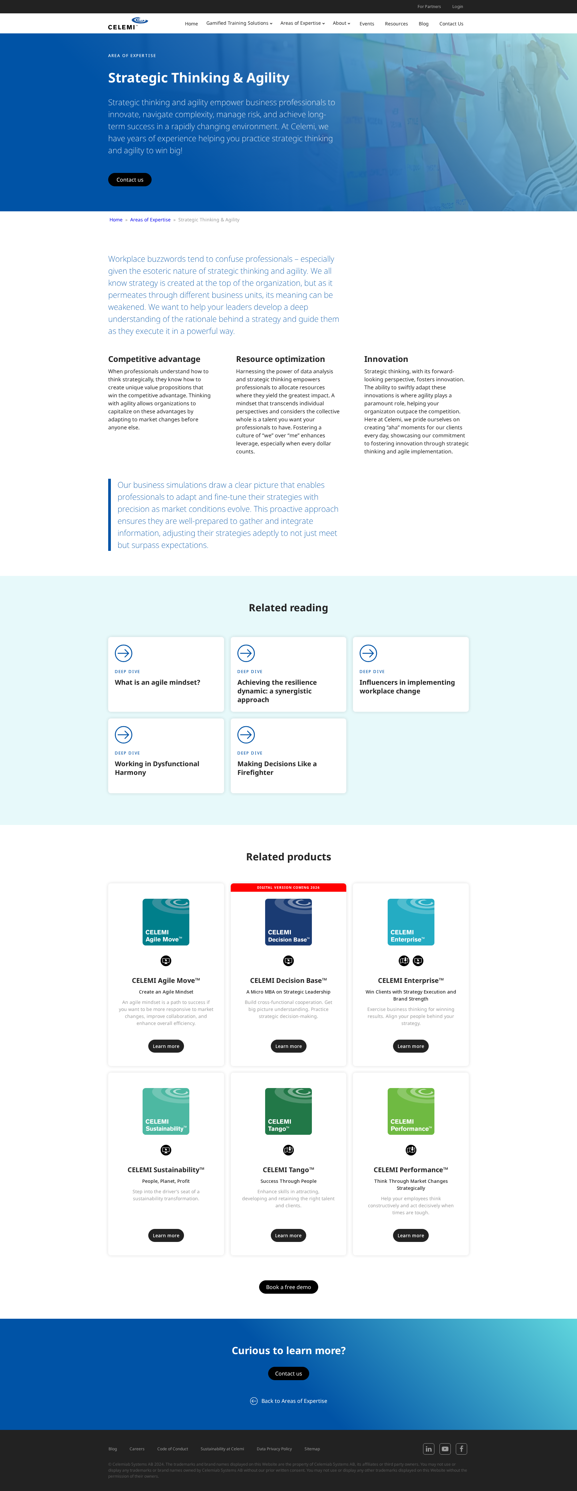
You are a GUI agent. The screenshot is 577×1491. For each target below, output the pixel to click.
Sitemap (312, 1449)
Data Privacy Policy (274, 1449)
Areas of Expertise (150, 219)
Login (457, 6)
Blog (113, 1449)
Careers (137, 1449)
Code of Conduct (172, 1449)
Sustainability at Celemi (222, 1449)
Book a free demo (288, 1287)
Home (116, 219)
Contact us (130, 179)
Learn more (166, 1046)
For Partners (429, 6)
